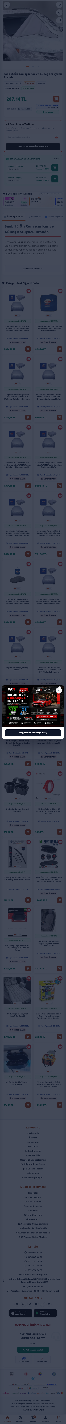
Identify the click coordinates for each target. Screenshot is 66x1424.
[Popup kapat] (59, 690)
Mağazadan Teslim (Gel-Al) (33, 732)
